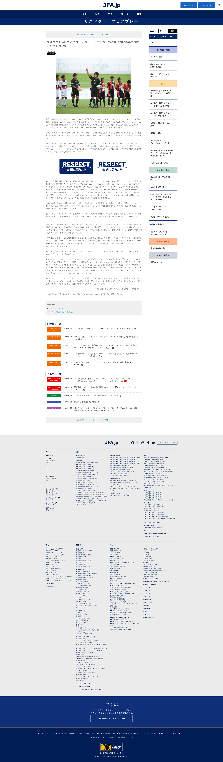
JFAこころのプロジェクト (117, 595)
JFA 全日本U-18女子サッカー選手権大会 (155, 467)
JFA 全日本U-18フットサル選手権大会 (155, 513)
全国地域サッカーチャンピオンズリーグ (87, 472)
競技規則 (78, 562)
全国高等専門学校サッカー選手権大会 (87, 498)
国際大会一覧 (80, 457)
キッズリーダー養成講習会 (53, 568)
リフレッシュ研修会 (82, 581)
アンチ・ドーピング (82, 622)
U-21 (47, 464)
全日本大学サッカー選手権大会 (85, 484)
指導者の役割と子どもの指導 (160, 124)
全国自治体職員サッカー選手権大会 (86, 478)
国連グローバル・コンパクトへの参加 (120, 613)
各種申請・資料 (80, 593)
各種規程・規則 (147, 559)
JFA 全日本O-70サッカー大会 (152, 498)
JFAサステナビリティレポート (118, 611)
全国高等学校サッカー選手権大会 (119, 465)
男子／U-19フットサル (52, 493)
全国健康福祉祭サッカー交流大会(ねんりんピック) (158, 500)
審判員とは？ (80, 553)
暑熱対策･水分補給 (81, 614)
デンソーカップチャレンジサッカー (86, 490)
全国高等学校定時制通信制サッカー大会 (121, 469)
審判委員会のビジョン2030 (84, 551)
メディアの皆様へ (107, 737)
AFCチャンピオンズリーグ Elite (85, 466)
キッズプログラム (51, 566)
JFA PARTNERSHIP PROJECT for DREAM (88, 689)
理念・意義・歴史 (81, 589)
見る (97, 14)
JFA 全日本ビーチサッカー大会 (153, 527)
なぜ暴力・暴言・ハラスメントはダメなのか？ (160, 114)
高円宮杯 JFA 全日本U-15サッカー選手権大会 (123, 480)
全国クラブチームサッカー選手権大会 (87, 474)
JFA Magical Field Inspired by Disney (56, 555)
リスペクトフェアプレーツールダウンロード (160, 233)
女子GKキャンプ (114, 561)
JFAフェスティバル (51, 574)
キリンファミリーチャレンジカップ (56, 560)
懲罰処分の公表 (156, 262)
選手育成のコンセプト (116, 551)
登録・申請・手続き (149, 561)
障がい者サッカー (51, 572)
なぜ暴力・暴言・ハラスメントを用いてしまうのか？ (160, 104)
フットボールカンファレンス (84, 583)
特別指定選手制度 (115, 568)
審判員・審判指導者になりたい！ (85, 555)
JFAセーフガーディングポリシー (159, 75)
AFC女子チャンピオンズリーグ (153, 483)
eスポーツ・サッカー (52, 505)
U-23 (47, 462)
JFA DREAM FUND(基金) (83, 686)
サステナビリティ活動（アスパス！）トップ (122, 583)
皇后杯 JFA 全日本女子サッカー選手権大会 (156, 457)
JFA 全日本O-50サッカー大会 (152, 494)
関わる (125, 14)
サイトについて (43, 733)
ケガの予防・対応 (81, 628)
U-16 (47, 472)
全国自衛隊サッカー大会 (83, 480)
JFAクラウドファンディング (84, 683)
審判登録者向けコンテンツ (84, 561)
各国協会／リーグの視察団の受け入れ (120, 629)
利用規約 (72, 733)
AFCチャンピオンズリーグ (84, 464)
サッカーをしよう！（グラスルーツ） (56, 549)
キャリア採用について (124, 737)
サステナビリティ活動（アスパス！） (154, 568)
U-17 (47, 470)
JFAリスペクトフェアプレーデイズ (161, 178)
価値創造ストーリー (149, 566)
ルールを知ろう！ (149, 530)
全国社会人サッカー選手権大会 (85, 476)
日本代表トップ (50, 455)
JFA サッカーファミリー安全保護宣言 (87, 641)
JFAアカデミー (114, 572)
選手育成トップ (114, 549)
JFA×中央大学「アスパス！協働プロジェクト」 (123, 593)
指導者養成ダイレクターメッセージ (86, 573)
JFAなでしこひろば (51, 556)
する (110, 14)
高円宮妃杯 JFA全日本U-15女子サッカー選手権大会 (158, 471)
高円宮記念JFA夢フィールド (118, 576)
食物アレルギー (80, 624)
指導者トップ (80, 569)
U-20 (47, 480)
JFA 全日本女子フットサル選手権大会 (155, 507)
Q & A (145, 611)
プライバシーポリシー (149, 733)
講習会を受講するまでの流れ (84, 577)
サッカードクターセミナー (84, 618)
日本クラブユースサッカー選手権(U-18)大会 (122, 471)
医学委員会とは (80, 632)
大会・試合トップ (81, 455)
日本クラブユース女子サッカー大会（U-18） (157, 481)
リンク (145, 614)
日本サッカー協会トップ (150, 549)
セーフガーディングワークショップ (158, 208)
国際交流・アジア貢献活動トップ (119, 618)
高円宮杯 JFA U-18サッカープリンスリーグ (122, 461)
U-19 (47, 466)
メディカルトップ (81, 610)
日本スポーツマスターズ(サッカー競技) (87, 482)
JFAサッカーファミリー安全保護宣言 (159, 65)
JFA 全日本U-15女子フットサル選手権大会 (156, 517)
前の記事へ (81, 34)
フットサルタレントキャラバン (119, 566)
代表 (84, 14)
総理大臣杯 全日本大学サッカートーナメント (89, 486)
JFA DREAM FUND (148, 576)
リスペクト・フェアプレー (111, 21)
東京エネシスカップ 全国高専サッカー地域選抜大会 (91, 500)
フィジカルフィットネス (83, 599)
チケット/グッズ (207, 5)
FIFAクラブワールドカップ (84, 504)
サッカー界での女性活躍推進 (118, 589)
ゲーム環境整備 (114, 570)
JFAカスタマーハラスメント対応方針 (172, 733)
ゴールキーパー (80, 597)
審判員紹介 (79, 559)
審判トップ (79, 549)
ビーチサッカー (50, 500)
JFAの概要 (146, 553)
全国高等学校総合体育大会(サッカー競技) (122, 467)
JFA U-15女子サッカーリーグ (152, 473)
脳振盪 (78, 612)
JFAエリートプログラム (116, 557)
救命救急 (78, 616)
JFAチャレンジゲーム (52, 558)
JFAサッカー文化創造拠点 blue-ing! (154, 533)
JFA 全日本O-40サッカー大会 (152, 492)
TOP (152, 42)
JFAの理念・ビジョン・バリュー (111, 718)
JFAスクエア (49, 564)
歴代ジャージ (49, 510)
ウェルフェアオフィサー (160, 187)
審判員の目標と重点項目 (83, 566)
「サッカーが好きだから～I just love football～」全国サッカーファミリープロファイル (59, 577)
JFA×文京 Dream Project (150, 574)
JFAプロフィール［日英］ (150, 578)
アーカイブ (93, 737)
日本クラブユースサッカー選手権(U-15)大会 (122, 486)
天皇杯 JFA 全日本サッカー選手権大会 (87, 462)
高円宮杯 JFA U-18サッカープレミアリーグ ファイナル (126, 457)
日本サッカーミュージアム (151, 536)
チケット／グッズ (148, 602)
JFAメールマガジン (149, 617)
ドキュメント (147, 596)
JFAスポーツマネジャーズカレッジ (120, 601)
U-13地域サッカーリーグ (117, 484)
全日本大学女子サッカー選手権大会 (154, 463)
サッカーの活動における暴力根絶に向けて (62, 312)
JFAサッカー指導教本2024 (83, 585)
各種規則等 (146, 608)
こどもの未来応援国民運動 (117, 599)
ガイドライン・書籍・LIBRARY (85, 634)
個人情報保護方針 (83, 733)
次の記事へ (106, 34)
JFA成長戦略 (147, 557)
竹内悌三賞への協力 (115, 597)
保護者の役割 (155, 133)
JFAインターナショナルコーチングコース (88, 605)
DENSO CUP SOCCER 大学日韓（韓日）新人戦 (90, 494)
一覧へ (93, 34)
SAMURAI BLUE (50, 460)
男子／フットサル (51, 491)
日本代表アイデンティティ (53, 508)
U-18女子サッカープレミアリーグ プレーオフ (157, 469)
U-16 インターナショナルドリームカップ (122, 475)
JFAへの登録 (189, 5)
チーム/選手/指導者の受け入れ (118, 627)
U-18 (47, 468)
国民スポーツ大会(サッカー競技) (85, 470)
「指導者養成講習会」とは (84, 575)
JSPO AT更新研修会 (82, 620)
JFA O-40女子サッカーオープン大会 (154, 461)
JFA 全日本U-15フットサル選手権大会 (155, 515)
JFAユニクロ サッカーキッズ (54, 553)
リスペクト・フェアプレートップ (85, 637)
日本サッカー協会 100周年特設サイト (154, 570)
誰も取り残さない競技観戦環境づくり (120, 587)
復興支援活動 (113, 607)
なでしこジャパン (51, 478)
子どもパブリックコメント (160, 217)
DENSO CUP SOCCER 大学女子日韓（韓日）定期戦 (91, 496)
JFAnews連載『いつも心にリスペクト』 (160, 141)
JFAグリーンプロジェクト (117, 585)
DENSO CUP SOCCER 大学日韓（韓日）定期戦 (90, 492)
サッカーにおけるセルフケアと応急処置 (87, 630)
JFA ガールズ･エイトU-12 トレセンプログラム (123, 562)
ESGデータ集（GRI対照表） (151, 564)
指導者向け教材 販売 (82, 587)
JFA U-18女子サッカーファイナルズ (154, 465)
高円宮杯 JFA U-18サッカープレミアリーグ (122, 459)
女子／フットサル (51, 495)
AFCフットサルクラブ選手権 (152, 522)
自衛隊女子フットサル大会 (151, 509)
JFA (111, 545)
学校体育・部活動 (51, 570)
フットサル (146, 590)
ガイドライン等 (80, 607)
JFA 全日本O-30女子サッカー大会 (153, 459)
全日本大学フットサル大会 (151, 511)
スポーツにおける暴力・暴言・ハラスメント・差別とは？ (160, 93)
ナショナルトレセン (115, 555)
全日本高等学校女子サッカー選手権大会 (155, 475)
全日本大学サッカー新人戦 (84, 488)
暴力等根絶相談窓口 (158, 248)
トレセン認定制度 (115, 553)
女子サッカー (147, 587)
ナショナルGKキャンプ (116, 559)
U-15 (47, 473)
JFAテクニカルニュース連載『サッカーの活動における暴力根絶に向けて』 (161, 153)
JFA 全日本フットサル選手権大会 (153, 505)
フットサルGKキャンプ (116, 564)
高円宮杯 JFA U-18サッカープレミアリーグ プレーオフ (126, 463)
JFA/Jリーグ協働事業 (116, 578)
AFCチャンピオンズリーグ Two (85, 468)
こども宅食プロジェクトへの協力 (119, 609)
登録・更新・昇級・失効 (83, 591)
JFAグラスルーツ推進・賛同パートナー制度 (58, 580)
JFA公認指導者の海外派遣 (83, 603)
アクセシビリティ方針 (58, 733)
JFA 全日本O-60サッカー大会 (152, 496)
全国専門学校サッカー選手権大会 (85, 502)
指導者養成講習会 (157, 224)
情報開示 (146, 562)
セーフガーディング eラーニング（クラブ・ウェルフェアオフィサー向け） (161, 197)
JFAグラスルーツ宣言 (52, 551)
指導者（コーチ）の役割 (83, 571)
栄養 (77, 626)
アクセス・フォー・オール (151, 572)
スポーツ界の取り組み (159, 163)
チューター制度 (80, 595)
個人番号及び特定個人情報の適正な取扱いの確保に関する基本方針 (115, 733)
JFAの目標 (146, 555)
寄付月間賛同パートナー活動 (118, 615)
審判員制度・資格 (81, 557)
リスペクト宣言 (156, 56)
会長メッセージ (147, 551)
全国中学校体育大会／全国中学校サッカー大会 (123, 482)
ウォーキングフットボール (53, 562)
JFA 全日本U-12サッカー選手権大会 (120, 495)
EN (219, 5)
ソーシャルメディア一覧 (167, 443)
